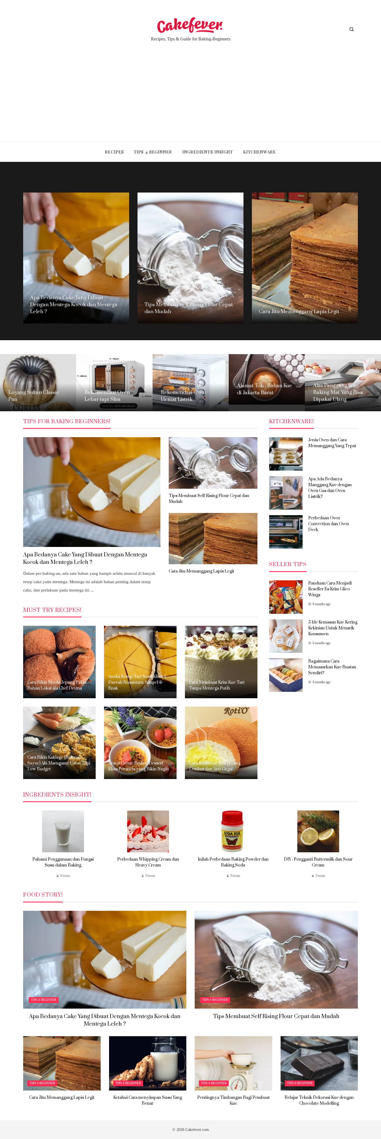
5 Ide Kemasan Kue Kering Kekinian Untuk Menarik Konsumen (332, 628)
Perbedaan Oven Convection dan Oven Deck (328, 523)
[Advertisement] (190, 89)
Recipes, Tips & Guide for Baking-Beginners (190, 38)
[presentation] (27, 845)
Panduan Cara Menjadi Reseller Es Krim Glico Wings (330, 589)
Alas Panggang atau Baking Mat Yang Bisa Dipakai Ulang (338, 392)
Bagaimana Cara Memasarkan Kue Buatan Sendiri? (332, 667)
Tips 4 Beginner (43, 999)
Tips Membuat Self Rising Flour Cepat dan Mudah (276, 1016)
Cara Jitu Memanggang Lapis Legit (201, 571)
